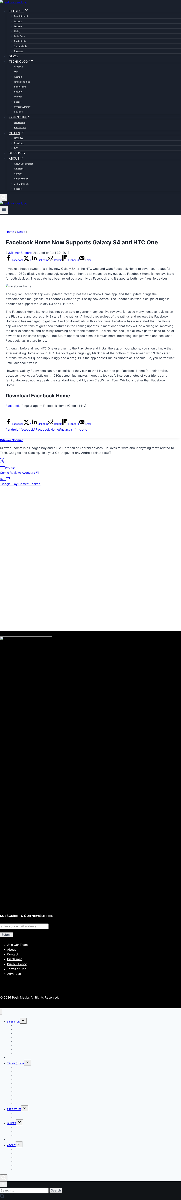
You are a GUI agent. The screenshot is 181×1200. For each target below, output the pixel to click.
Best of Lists (20, 127)
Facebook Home (46, 429)
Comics (18, 21)
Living (17, 31)
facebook (26, 429)
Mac (16, 71)
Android (18, 76)
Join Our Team (21, 183)
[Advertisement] (90, 527)
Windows (18, 66)
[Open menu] (4, 210)
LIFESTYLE (13, 1021)
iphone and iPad (22, 81)
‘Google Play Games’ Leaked (20, 482)
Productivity (20, 41)
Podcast (18, 188)
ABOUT (11, 1145)
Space (17, 101)
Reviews (18, 111)
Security (18, 91)
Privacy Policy (21, 178)
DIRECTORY (17, 153)
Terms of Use (16, 969)
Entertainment (21, 16)
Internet (18, 96)
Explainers (19, 143)
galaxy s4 (67, 429)
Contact (18, 173)
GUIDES (11, 1123)
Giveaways (19, 122)
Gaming (18, 26)
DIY (16, 148)
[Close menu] (1, 1012)
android (12, 429)
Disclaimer (14, 959)
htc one (81, 429)
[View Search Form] (3, 197)
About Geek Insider (23, 163)
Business (18, 51)
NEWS (13, 56)
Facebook (13, 406)
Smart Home (20, 86)
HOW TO (18, 138)
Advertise (19, 168)
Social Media (20, 46)
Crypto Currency (22, 106)
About (11, 949)
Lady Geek (19, 36)
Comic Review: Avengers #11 (20, 470)
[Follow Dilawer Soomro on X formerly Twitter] (2, 461)
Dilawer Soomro (20, 253)
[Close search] (3, 1184)
